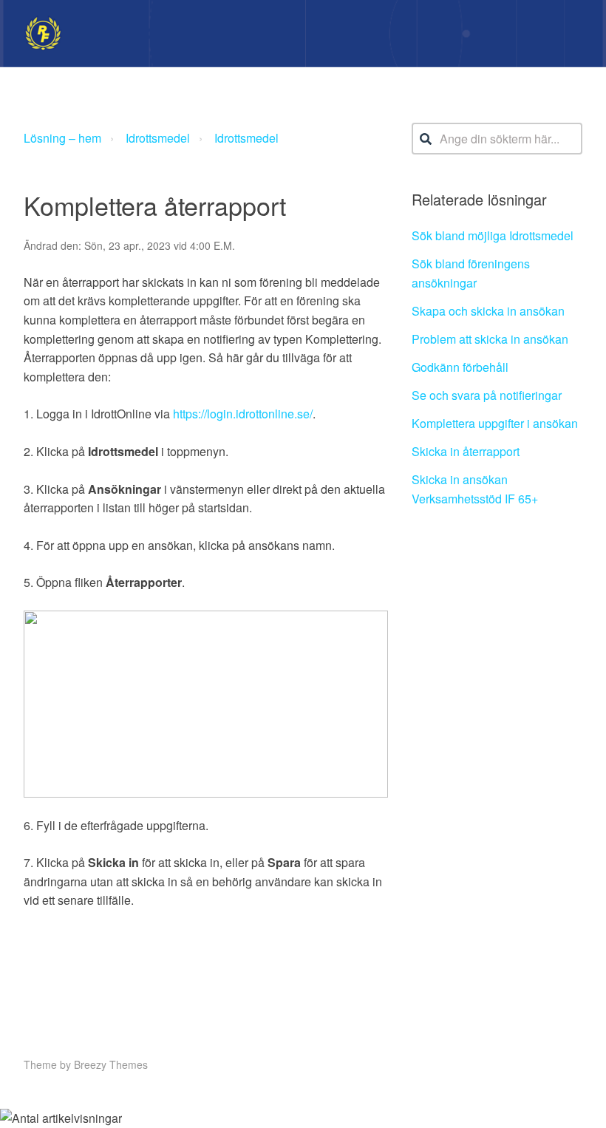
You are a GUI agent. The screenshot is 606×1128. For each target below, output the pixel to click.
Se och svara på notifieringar (487, 395)
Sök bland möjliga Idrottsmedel (492, 235)
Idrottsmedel (158, 137)
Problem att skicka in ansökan (490, 338)
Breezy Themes (111, 1064)
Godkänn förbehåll (460, 367)
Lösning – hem (62, 137)
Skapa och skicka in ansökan (488, 310)
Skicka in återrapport (466, 451)
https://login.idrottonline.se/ (243, 413)
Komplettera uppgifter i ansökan (495, 423)
